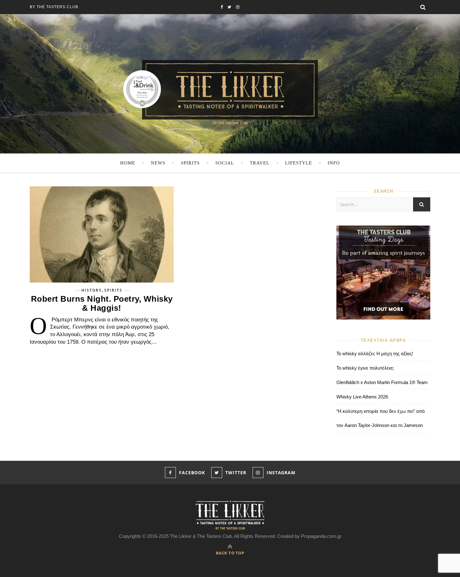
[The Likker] (230, 91)
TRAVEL (259, 162)
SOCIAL (224, 162)
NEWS (158, 162)
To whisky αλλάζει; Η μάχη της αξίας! (374, 353)
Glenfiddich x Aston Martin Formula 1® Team (382, 382)
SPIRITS (190, 162)
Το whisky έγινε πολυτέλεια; (365, 368)
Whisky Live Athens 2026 (362, 396)
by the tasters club (54, 7)
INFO (334, 162)
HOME (127, 162)
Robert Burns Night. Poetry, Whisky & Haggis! (102, 303)
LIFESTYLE (298, 162)
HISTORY (91, 290)
